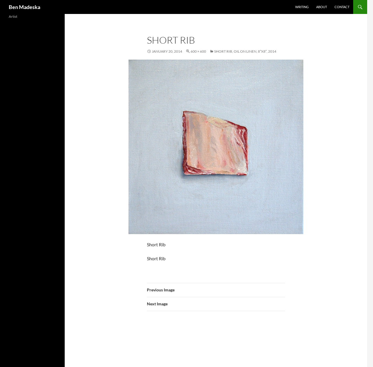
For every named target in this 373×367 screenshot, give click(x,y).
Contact (342, 7)
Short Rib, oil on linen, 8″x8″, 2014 (245, 51)
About (321, 7)
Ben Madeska (24, 7)
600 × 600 (198, 51)
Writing (302, 7)
